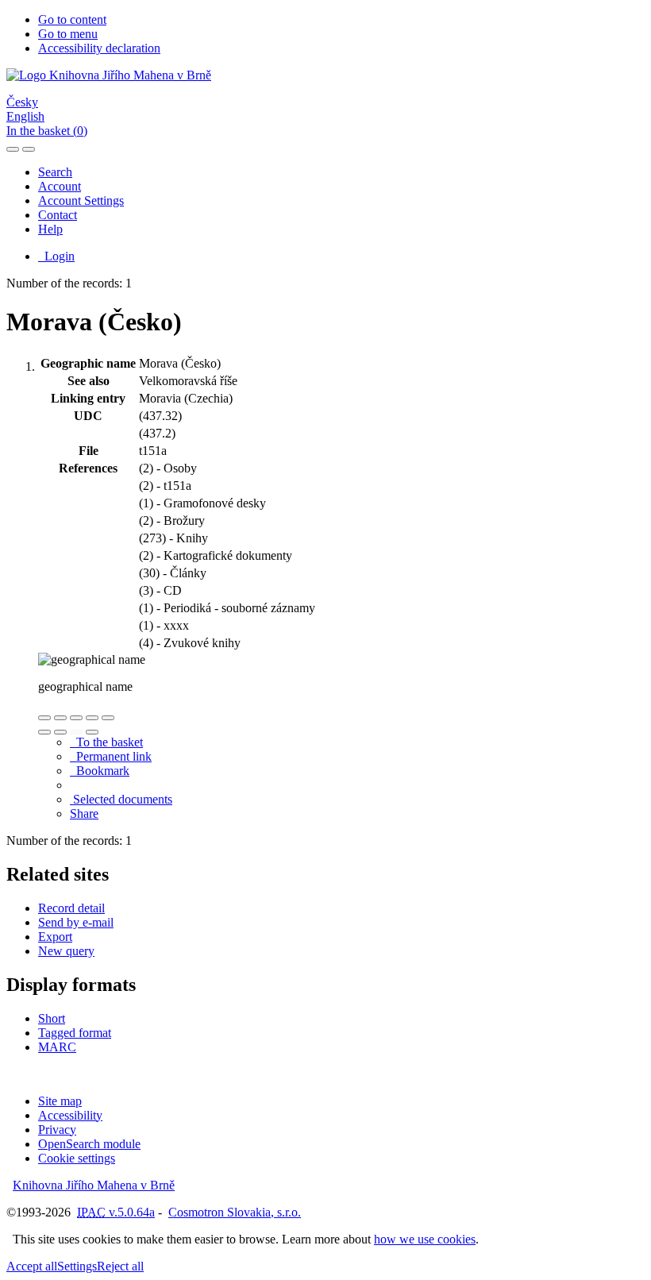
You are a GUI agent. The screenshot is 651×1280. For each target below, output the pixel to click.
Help (50, 229)
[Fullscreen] (92, 717)
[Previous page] (76, 732)
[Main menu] (28, 149)
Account (59, 186)
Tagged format (74, 1032)
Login (56, 256)
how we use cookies (425, 1239)
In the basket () (46, 130)
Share (84, 813)
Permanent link (111, 756)
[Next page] (92, 732)
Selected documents (121, 799)
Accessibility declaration (99, 48)
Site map (60, 1101)
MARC (57, 1047)
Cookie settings (76, 1158)
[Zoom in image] (44, 717)
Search (55, 172)
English (25, 116)
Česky (22, 102)
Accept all (31, 1266)
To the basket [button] (106, 742)
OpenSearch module (89, 1144)
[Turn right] (60, 732)
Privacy (57, 1129)
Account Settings (81, 200)
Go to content (72, 19)
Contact (57, 215)
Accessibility (70, 1115)
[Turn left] (44, 732)
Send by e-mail (76, 922)
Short (51, 1018)
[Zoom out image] (60, 717)
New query (66, 951)
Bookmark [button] (99, 770)
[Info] (108, 717)
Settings (77, 1266)
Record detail (71, 908)
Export (55, 936)
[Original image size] (76, 717)
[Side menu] (12, 149)
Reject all (120, 1266)
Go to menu (68, 33)
